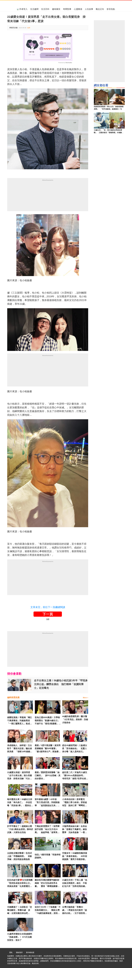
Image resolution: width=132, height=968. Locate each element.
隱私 (11, 952)
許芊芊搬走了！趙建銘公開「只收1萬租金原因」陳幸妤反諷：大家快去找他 (20, 829)
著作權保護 (30, 952)
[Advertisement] (47, 196)
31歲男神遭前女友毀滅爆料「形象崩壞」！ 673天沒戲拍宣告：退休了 (19, 937)
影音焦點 (111, 9)
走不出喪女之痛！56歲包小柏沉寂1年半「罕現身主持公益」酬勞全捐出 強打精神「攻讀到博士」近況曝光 (61, 684)
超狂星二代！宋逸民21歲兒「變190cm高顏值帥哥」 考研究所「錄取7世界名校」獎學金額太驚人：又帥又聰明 (75, 775)
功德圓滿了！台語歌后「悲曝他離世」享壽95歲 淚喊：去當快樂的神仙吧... (19, 910)
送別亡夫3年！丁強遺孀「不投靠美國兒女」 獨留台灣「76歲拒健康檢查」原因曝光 (48, 910)
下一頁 (47, 614)
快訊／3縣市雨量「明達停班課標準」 (48, 856)
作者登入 (23, 9)
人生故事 (89, 9)
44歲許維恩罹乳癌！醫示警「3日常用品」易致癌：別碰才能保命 (75, 719)
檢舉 (28, 28)
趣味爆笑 (56, 9)
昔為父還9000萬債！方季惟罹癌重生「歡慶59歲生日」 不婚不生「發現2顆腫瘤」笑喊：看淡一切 (48, 720)
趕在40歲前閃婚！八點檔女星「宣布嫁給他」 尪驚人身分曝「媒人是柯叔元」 (74, 748)
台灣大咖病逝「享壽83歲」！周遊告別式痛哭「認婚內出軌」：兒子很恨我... (74, 910)
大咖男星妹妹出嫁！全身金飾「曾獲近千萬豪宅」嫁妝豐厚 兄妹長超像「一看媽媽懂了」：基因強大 (74, 829)
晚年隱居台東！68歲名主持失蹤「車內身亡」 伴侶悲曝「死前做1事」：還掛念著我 (20, 802)
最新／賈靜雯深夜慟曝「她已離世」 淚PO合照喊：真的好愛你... (47, 775)
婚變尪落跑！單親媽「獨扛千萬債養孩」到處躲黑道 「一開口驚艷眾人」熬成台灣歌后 (19, 720)
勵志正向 (100, 9)
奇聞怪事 (67, 9)
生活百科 (45, 9)
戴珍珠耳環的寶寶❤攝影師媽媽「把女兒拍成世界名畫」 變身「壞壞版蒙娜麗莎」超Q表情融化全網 (47, 883)
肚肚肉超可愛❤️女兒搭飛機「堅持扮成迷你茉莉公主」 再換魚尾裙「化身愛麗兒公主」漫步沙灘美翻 (20, 883)
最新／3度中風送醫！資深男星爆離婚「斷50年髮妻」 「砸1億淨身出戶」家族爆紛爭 (48, 748)
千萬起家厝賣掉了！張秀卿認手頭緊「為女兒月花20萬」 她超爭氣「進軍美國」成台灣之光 (47, 829)
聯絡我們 (19, 952)
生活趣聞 (34, 9)
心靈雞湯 (78, 9)
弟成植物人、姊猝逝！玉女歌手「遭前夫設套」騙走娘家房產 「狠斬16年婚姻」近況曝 (19, 748)
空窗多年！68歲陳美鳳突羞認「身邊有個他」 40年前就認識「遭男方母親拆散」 (74, 856)
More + (85, 698)
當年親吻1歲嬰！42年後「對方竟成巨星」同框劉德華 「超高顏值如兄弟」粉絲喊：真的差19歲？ (47, 802)
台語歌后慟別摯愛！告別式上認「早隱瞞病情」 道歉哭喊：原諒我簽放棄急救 (19, 856)
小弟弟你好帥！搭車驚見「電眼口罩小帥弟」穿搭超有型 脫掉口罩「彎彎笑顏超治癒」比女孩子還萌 (74, 802)
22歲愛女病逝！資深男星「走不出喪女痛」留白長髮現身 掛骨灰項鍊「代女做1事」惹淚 (20, 775)
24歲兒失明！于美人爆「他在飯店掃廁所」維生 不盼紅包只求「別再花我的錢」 (74, 883)
